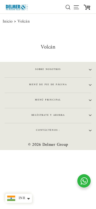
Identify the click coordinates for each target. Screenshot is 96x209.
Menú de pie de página (48, 85)
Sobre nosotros (48, 69)
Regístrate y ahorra (48, 115)
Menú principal (48, 100)
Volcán (24, 21)
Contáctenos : (48, 130)
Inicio (8, 21)
